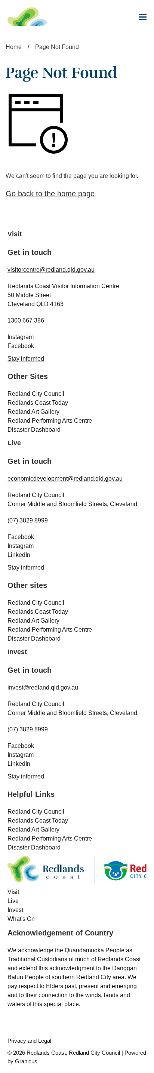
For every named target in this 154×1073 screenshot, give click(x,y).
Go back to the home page (50, 193)
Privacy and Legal (29, 1040)
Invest (15, 910)
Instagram (20, 337)
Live (13, 901)
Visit (13, 892)
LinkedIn (18, 555)
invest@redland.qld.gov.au (42, 687)
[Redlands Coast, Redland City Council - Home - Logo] (33, 16)
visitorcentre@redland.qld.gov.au (51, 269)
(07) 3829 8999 (27, 520)
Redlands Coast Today (37, 403)
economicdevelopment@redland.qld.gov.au (65, 478)
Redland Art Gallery (33, 411)
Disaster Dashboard (34, 429)
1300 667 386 (25, 320)
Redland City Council (35, 394)
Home (14, 47)
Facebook (20, 346)
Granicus (26, 1061)
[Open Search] (96, 21)
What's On (21, 919)
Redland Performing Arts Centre (49, 420)
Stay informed (25, 358)
